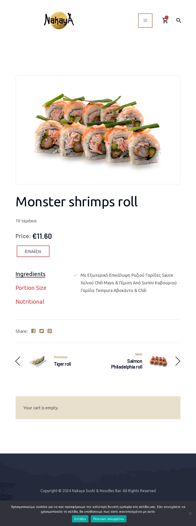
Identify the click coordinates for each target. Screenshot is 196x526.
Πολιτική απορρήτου (108, 519)
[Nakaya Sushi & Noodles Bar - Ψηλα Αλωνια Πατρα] (59, 20)
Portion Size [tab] (31, 288)
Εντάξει (80, 519)
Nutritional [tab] (30, 302)
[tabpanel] (126, 282)
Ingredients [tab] (30, 274)
